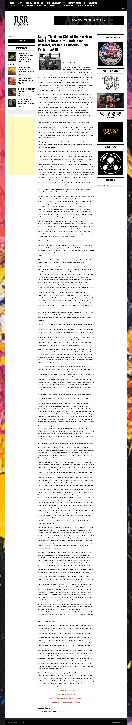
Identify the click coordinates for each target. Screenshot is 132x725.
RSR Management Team (34, 3)
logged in (49, 711)
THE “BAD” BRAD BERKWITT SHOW (21, 5)
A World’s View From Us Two (48, 5)
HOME (12, 3)
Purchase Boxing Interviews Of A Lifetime (78, 5)
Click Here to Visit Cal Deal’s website (66, 690)
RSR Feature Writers (55, 3)
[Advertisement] (21, 146)
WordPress (121, 722)
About (20, 3)
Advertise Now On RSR (66, 694)
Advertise (93, 3)
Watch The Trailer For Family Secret (66, 703)
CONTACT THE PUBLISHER (76, 3)
